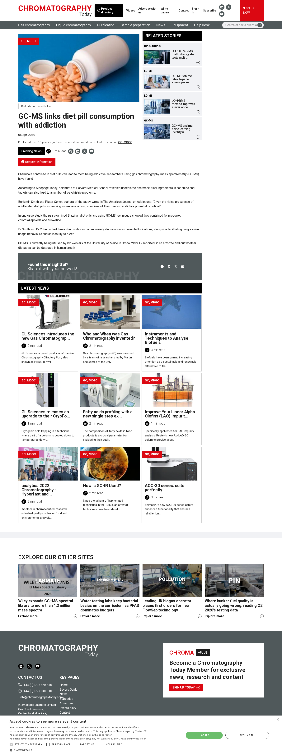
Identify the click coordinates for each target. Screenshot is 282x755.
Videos (130, 10)
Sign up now (248, 10)
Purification (106, 25)
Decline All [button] (247, 735)
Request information (38, 162)
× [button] (277, 719)
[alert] (141, 735)
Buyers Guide (69, 689)
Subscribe (209, 10)
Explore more (28, 616)
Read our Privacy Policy (134, 738)
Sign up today (183, 687)
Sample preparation (135, 25)
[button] (11, 744)
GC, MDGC (125, 142)
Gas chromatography (34, 25)
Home (64, 685)
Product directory (107, 10)
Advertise (66, 703)
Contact (184, 10)
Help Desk (202, 25)
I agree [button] (204, 735)
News (160, 25)
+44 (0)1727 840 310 (38, 691)
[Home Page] (55, 10)
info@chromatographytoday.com (38, 697)
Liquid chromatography (73, 25)
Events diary (68, 708)
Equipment (180, 25)
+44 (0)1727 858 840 (38, 685)
